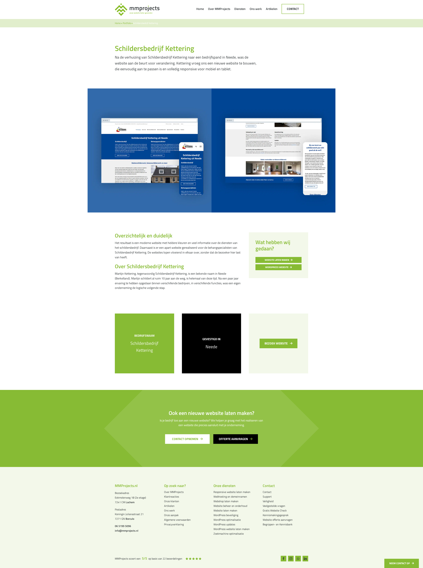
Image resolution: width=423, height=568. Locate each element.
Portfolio (127, 23)
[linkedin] (305, 558)
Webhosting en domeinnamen (230, 497)
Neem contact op (399, 563)
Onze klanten (171, 501)
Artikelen (169, 506)
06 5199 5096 (123, 526)
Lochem (130, 502)
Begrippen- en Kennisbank (277, 524)
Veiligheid (268, 501)
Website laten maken (225, 510)
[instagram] (291, 558)
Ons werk (169, 510)
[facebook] (283, 558)
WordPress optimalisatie (227, 520)
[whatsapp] (298, 558)
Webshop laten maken (225, 501)
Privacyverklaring (174, 524)
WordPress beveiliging (225, 515)
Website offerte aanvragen (278, 520)
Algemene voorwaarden (177, 520)
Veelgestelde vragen (274, 506)
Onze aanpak (171, 515)
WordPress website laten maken (231, 529)
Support (267, 497)
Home (118, 23)
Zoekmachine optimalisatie (228, 534)
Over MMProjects (174, 492)
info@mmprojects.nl (126, 531)
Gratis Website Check (275, 510)
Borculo (130, 519)
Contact (267, 492)
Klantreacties (171, 497)
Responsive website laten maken (231, 492)
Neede (211, 346)
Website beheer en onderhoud (230, 506)
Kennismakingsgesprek (275, 515)
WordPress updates (224, 524)
